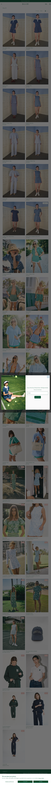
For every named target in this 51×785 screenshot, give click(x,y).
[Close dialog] (48, 377)
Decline (40, 781)
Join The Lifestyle (37, 397)
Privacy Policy (41, 778)
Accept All (25, 781)
